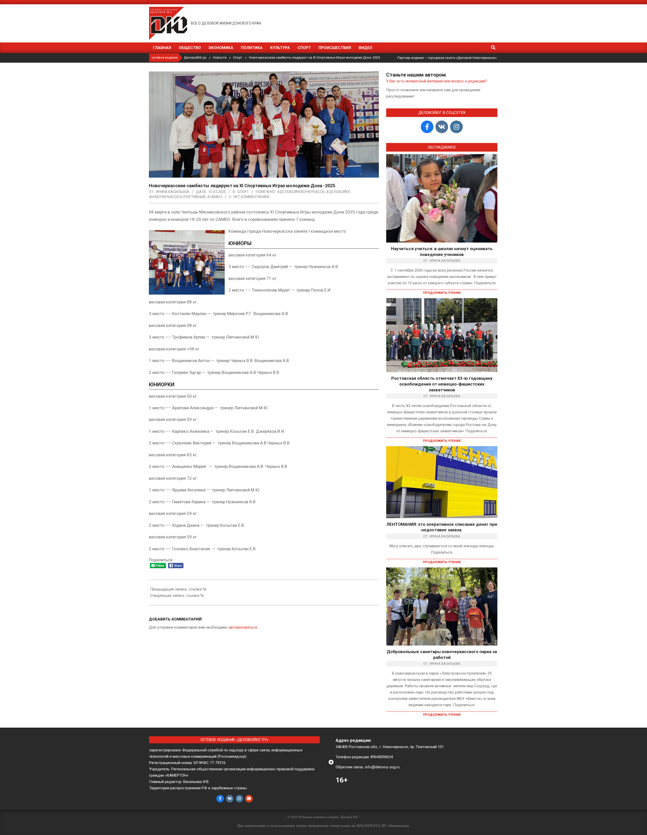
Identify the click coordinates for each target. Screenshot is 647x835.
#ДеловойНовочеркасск (301, 192)
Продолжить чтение (442, 293)
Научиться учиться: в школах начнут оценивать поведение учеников (442, 251)
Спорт (243, 192)
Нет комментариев (251, 197)
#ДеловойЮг (338, 192)
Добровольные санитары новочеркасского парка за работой (442, 654)
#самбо (214, 197)
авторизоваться (243, 627)
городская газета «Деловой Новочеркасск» (462, 58)
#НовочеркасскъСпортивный (177, 197)
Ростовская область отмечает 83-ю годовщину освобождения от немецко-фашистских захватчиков (442, 384)
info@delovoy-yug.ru (382, 767)
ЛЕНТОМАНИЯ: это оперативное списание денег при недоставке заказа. (441, 527)
